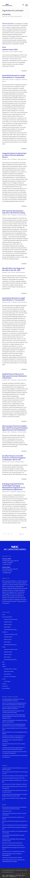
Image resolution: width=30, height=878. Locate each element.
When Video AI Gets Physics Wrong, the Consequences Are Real (14, 822)
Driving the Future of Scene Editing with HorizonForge (13, 851)
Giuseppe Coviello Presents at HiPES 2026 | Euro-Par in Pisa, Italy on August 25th (15, 768)
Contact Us (4, 683)
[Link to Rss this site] (27, 874)
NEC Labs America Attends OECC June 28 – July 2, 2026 (13, 778)
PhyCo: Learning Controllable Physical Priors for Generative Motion (14, 729)
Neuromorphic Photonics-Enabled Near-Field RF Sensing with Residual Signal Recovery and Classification (14, 428)
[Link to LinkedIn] (18, 874)
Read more (24, 70)
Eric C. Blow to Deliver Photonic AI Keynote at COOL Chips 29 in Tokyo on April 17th (14, 791)
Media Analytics (7, 627)
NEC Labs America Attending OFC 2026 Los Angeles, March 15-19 (14, 799)
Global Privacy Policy (9, 872)
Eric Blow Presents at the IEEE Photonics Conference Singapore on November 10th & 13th (14, 458)
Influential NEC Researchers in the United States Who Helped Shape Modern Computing (13, 860)
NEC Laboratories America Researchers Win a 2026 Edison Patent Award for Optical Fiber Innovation (14, 808)
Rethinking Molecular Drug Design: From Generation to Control (13, 848)
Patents (4, 647)
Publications (18, 79)
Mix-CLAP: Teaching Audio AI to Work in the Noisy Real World (14, 825)
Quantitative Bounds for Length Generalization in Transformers (13, 76)
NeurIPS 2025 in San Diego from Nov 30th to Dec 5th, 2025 (13, 269)
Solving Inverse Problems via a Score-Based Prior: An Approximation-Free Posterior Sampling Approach (13, 736)
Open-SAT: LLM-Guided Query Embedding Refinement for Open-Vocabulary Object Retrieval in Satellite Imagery (14, 703)
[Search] (22, 5)
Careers (4, 679)
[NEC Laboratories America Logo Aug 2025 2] (12, 5)
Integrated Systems (8, 622)
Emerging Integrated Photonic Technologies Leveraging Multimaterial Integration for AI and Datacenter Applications (13, 487)
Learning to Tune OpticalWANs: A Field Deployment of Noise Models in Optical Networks (14, 721)
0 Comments (11, 79)
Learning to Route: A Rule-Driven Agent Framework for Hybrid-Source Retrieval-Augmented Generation (13, 748)
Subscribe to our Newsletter (10, 676)
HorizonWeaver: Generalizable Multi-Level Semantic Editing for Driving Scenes (14, 756)
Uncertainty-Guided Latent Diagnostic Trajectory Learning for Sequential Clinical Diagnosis (14, 752)
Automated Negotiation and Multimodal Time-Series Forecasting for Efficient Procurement (13, 700)
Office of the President (9, 671)
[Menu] (26, 5)
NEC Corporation (7, 674)
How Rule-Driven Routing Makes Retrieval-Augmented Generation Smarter (13, 839)
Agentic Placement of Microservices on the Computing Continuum (13, 744)
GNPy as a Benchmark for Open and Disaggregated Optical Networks (14, 732)
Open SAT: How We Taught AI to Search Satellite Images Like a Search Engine (14, 832)
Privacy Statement (6, 688)
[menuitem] (22, 5)
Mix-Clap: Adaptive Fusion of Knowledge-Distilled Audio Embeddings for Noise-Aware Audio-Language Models (13, 725)
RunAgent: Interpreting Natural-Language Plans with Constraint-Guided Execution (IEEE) (13, 711)
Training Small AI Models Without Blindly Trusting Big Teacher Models (13, 836)
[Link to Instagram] (25, 874)
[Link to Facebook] (20, 874)
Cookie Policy (5, 686)
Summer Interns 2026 (9, 49)
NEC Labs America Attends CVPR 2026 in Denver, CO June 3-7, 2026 (15, 781)
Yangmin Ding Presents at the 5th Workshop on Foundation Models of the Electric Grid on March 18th (14, 795)
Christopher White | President (10, 669)
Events (13, 272)
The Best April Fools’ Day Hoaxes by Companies (12, 857)
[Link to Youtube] (22, 874)
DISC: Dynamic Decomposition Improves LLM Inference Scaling (13, 212)
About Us (4, 666)
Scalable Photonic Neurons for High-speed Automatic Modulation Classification (14, 376)
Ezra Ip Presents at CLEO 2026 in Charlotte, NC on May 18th (14, 784)
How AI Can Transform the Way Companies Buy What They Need (14, 828)
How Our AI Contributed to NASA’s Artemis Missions (13, 845)
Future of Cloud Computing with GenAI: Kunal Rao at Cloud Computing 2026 (14, 787)
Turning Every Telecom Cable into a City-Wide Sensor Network (13, 818)
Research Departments (7, 617)
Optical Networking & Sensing (10, 629)
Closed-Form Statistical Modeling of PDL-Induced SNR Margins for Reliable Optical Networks (13, 707)
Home (3, 614)
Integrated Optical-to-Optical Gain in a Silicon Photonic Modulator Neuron (14, 155)
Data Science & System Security (10, 619)
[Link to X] (16, 874)
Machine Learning (8, 624)
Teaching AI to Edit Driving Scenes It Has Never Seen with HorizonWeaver (14, 814)
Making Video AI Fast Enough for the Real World (12, 843)
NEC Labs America (19, 51)
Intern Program (7, 681)
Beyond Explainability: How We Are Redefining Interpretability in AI (12, 854)
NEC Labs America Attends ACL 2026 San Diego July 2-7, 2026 (14, 775)
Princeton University (7, 23)
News (12, 51)
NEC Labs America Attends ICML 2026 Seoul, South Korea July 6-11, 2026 (15, 772)
